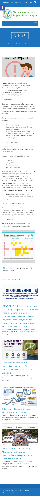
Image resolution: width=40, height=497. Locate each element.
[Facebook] (4, 4)
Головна (11, 44)
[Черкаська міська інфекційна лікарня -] (20, 14)
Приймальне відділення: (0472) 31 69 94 (17, 2)
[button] (2, 7)
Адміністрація (8, 270)
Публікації (19, 44)
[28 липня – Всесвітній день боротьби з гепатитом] (20, 396)
